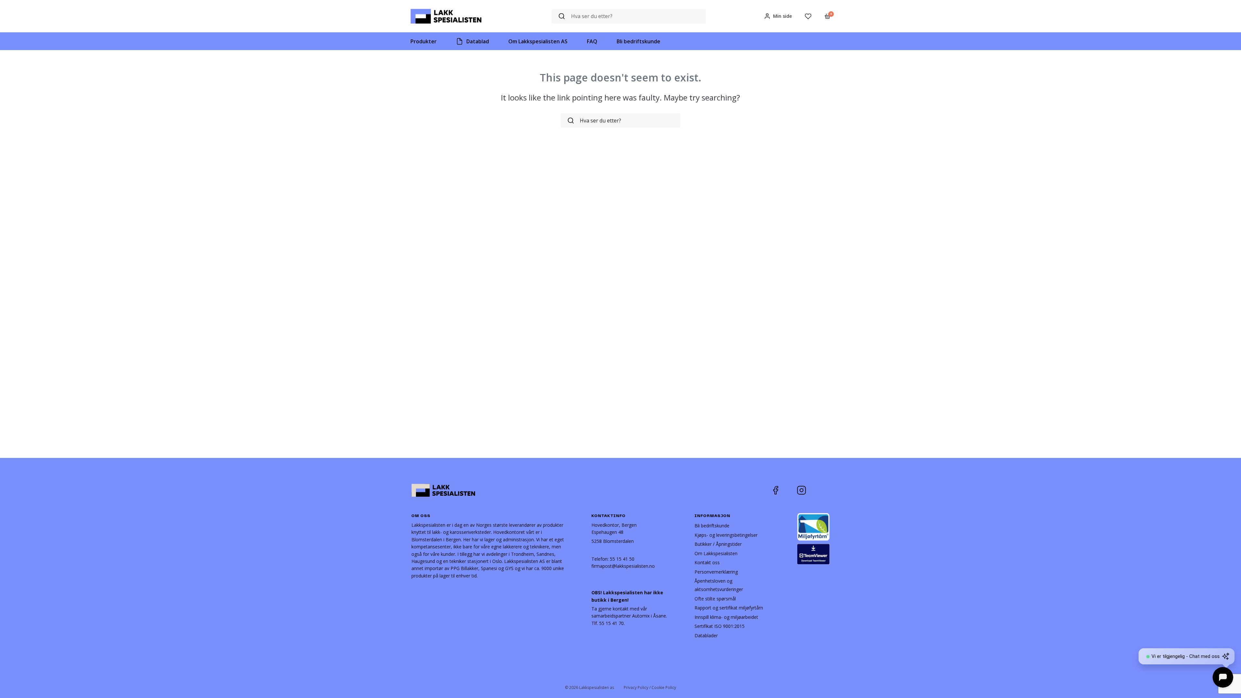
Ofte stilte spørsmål (715, 599)
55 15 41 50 (622, 559)
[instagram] (806, 490)
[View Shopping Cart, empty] (827, 16)
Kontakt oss (707, 562)
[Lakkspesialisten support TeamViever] (813, 553)
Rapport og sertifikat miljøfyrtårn (729, 608)
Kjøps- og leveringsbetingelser (726, 535)
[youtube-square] (823, 490)
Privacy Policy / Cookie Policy (650, 687)
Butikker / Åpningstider (718, 544)
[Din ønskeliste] (808, 16)
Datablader (706, 635)
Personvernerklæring (716, 572)
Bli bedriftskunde (712, 526)
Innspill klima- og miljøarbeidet (726, 617)
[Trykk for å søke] (561, 16)
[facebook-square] (784, 490)
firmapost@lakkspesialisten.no (623, 566)
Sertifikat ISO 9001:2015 (720, 626)
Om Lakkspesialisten (716, 553)
